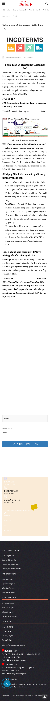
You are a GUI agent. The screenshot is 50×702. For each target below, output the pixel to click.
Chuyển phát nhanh (19, 10)
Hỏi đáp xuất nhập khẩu (19, 687)
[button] (25, 127)
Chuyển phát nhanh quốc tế (11, 569)
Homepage (6, 16)
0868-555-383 (15, 671)
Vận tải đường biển (8, 584)
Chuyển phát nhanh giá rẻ (25, 684)
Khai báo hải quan (8, 608)
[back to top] (45, 697)
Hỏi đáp (15, 16)
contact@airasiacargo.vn (17, 660)
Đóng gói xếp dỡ (7, 612)
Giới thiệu (6, 10)
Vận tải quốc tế (34, 10)
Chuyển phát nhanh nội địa (11, 564)
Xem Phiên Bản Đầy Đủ (41, 695)
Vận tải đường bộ (8, 579)
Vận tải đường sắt (8, 588)
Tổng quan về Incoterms (24, 278)
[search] (46, 4)
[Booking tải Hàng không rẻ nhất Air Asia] (25, 3)
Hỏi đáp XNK (6, 631)
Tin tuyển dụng (7, 640)
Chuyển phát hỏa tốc (9, 560)
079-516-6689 (15, 657)
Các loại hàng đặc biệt (9, 616)
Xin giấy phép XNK (9, 603)
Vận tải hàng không (8, 592)
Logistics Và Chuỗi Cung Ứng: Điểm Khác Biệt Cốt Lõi (23, 462)
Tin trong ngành (7, 636)
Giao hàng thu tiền (8, 556)
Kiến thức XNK (7, 627)
